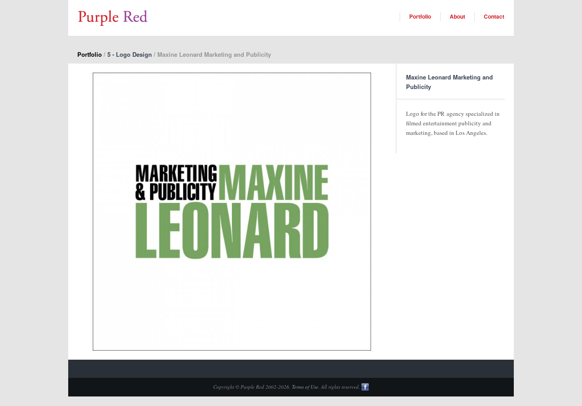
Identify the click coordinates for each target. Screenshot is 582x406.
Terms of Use (305, 386)
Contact (494, 16)
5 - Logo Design (129, 54)
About (457, 16)
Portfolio (420, 16)
